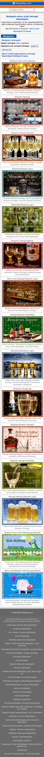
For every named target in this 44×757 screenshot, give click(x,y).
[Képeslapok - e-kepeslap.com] (22, 7)
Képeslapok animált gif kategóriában (22, 625)
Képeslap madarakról (22, 699)
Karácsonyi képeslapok (22, 692)
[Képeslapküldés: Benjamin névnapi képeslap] (22, 268)
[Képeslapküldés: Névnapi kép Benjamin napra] (22, 378)
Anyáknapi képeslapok (22, 629)
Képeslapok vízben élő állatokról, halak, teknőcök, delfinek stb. (22, 745)
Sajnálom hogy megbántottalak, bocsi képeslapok (22, 713)
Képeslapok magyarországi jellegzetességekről (22, 681)
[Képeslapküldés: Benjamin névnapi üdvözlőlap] (22, 488)
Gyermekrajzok (22, 660)
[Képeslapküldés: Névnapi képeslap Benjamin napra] (22, 524)
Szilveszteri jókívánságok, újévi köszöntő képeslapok (22, 721)
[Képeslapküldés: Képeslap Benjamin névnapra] (22, 452)
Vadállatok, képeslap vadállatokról (22, 733)
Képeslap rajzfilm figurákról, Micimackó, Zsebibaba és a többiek (22, 708)
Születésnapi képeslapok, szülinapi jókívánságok (22, 726)
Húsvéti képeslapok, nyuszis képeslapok (22, 685)
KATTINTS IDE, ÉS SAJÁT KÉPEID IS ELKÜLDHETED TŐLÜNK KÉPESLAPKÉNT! (22, 620)
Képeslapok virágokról (22, 740)
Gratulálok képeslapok (22, 657)
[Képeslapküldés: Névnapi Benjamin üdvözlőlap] (22, 342)
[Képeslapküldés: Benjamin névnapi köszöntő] (22, 160)
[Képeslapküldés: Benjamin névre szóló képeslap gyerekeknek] (22, 560)
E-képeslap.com (27, 612)
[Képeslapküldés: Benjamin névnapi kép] (22, 416)
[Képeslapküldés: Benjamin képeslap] (22, 125)
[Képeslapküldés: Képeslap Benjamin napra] (22, 196)
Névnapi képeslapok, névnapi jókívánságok (22, 703)
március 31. (6, 50)
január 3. (34, 46)
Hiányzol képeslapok (22, 668)
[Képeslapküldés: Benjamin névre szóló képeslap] (22, 88)
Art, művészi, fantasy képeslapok (22, 632)
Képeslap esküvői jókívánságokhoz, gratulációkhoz (22, 649)
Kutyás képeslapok (22, 696)
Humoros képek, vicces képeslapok (22, 677)
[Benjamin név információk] (8, 37)
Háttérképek (22, 750)
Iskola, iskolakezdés (22, 688)
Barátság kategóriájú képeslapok (22, 640)
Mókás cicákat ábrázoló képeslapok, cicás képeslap (22, 644)
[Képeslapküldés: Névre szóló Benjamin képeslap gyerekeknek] (22, 598)
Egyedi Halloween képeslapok (22, 664)
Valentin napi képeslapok (22, 737)
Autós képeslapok (22, 636)
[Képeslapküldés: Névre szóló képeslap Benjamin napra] (22, 306)
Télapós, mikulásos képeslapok (22, 729)
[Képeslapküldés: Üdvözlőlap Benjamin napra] (22, 232)
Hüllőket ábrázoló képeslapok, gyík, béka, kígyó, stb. (22, 672)
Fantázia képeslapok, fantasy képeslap (22, 653)
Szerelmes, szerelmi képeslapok (22, 716)
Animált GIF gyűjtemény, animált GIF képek (22, 754)
